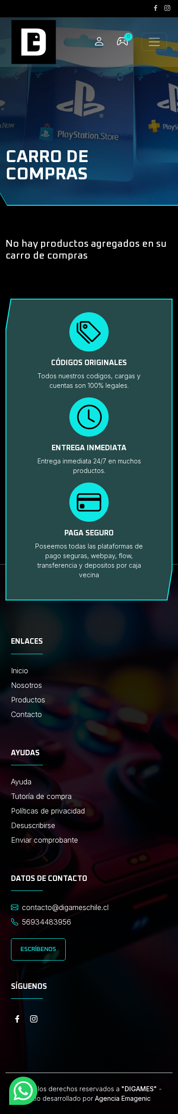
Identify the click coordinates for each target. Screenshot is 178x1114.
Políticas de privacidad (48, 810)
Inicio (19, 670)
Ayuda (21, 781)
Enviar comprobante (44, 839)
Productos (28, 699)
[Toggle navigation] (154, 42)
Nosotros (26, 685)
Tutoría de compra (41, 796)
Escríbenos (38, 949)
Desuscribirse (33, 825)
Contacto (26, 714)
